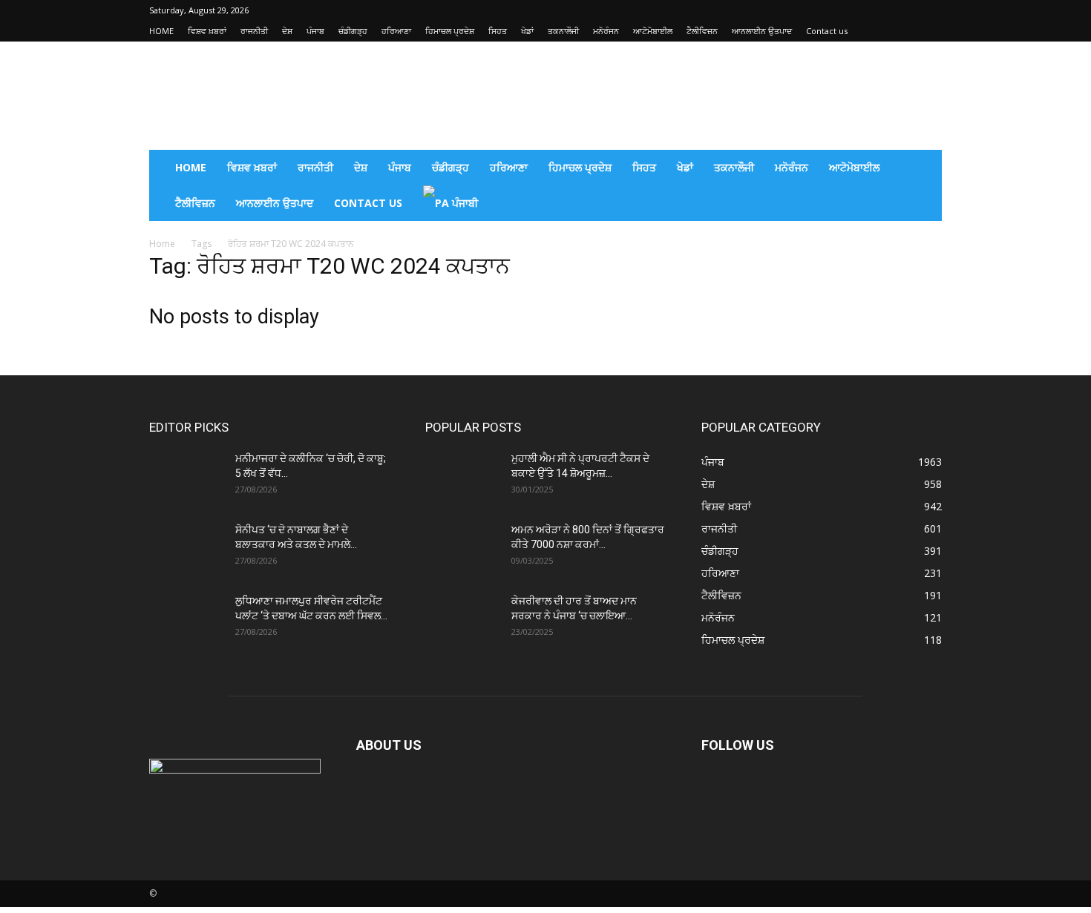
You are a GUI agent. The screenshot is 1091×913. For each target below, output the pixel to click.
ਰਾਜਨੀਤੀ (254, 30)
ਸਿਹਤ (497, 30)
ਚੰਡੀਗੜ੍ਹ (352, 30)
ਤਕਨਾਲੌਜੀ (563, 30)
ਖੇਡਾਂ (527, 30)
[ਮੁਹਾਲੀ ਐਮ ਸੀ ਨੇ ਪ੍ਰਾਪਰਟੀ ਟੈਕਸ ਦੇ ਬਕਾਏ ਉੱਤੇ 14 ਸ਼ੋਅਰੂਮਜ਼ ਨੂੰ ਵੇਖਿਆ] (462, 477)
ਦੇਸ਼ (287, 30)
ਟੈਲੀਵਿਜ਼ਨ (702, 30)
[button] (924, 169)
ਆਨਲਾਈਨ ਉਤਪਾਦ (762, 30)
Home (162, 243)
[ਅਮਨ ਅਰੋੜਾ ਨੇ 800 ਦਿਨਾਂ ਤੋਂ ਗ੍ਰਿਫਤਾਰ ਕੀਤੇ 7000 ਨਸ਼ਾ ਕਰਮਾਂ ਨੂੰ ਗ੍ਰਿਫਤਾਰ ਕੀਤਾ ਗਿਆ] (462, 548)
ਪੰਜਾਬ (315, 30)
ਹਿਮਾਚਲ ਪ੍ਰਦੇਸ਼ (449, 30)
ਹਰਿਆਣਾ (396, 30)
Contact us (827, 30)
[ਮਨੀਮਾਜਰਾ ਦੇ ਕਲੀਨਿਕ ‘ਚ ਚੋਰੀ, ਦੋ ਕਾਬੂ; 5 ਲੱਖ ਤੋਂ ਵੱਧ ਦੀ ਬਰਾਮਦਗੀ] (186, 477)
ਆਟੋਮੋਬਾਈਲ (652, 30)
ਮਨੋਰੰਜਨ (606, 30)
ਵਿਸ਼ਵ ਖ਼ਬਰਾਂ (207, 30)
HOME (161, 30)
